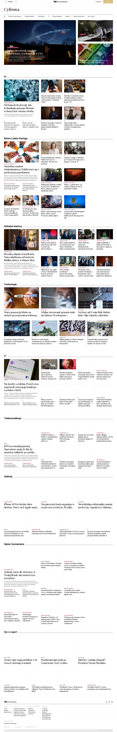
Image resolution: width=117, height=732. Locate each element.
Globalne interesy (29, 16)
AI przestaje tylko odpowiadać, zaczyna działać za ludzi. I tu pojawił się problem (74, 126)
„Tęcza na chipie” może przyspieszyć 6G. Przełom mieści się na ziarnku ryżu (93, 62)
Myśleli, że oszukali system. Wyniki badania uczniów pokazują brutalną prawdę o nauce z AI (74, 99)
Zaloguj (108, 1)
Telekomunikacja (57, 16)
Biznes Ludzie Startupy (15, 16)
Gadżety (67, 16)
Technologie (41, 16)
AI (4, 16)
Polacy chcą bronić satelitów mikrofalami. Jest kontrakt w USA (25, 52)
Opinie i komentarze (78, 16)
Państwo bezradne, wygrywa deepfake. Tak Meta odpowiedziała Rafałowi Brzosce (51, 126)
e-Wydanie (98, 1)
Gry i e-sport (91, 16)
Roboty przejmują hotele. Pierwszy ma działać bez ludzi (93, 38)
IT (48, 16)
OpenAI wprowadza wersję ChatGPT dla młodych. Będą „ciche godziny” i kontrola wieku (51, 99)
